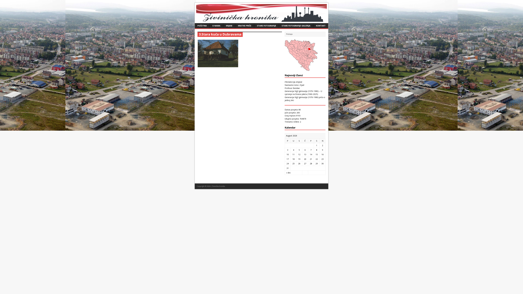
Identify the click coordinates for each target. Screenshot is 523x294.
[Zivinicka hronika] (261, 20)
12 (299, 154)
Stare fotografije (266, 25)
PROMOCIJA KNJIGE (293, 82)
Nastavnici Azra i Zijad (294, 85)
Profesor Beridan (292, 88)
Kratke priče (244, 25)
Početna (202, 25)
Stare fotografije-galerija (296, 25)
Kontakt (321, 25)
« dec (288, 172)
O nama (216, 25)
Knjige (229, 25)
